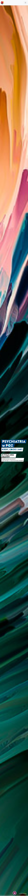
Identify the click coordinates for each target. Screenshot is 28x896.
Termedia (25, 893)
